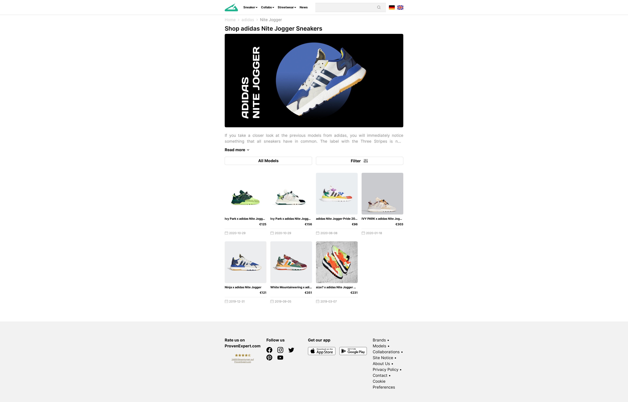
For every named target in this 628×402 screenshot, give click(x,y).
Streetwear (286, 7)
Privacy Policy (385, 369)
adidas (248, 19)
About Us (381, 363)
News (304, 7)
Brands (379, 340)
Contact (380, 375)
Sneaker (249, 7)
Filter (356, 161)
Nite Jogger (271, 19)
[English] (400, 7)
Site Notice (383, 357)
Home (230, 19)
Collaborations (386, 351)
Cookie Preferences (384, 384)
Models (379, 346)
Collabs (266, 7)
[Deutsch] (392, 7)
